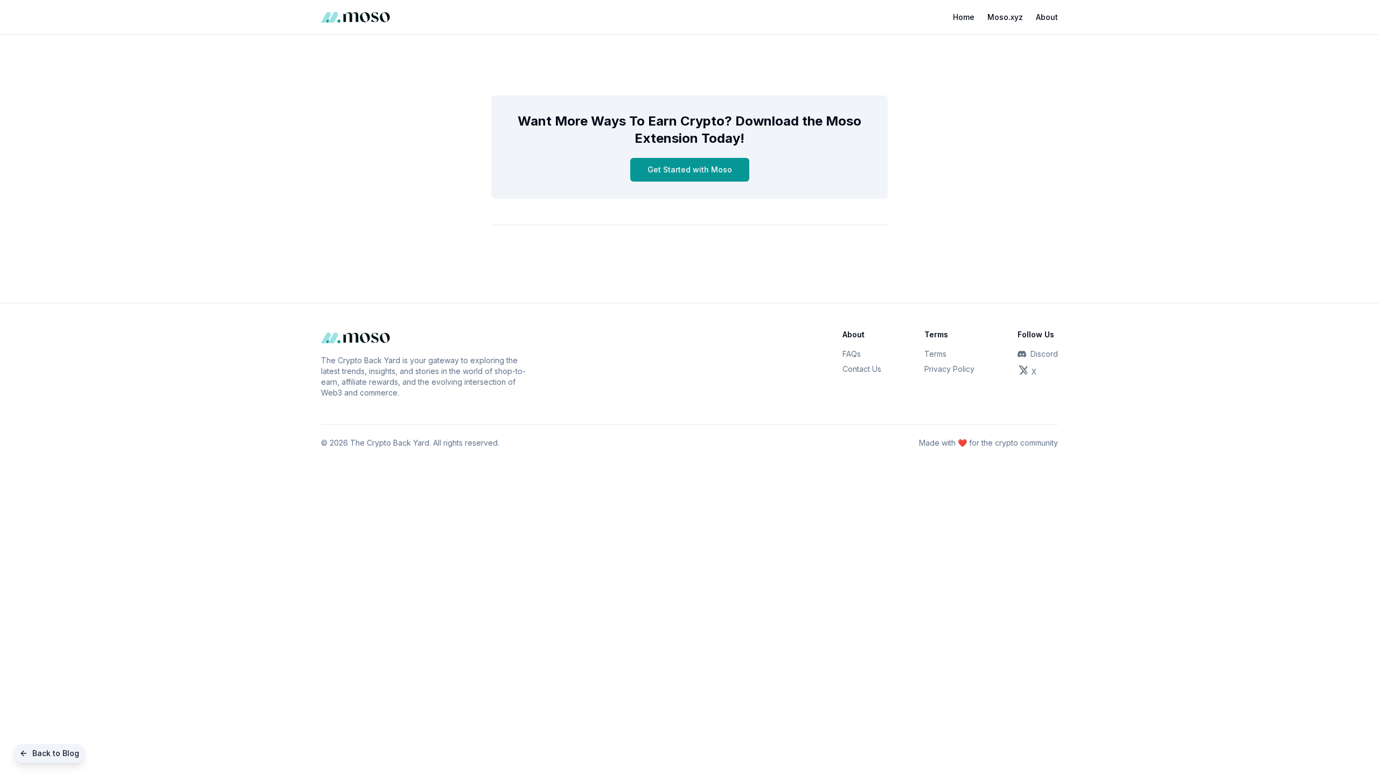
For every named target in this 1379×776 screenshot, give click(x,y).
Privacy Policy (949, 368)
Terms (935, 353)
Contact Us (861, 368)
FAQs (851, 353)
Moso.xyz (1005, 17)
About (1047, 17)
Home (963, 17)
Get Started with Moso (689, 169)
